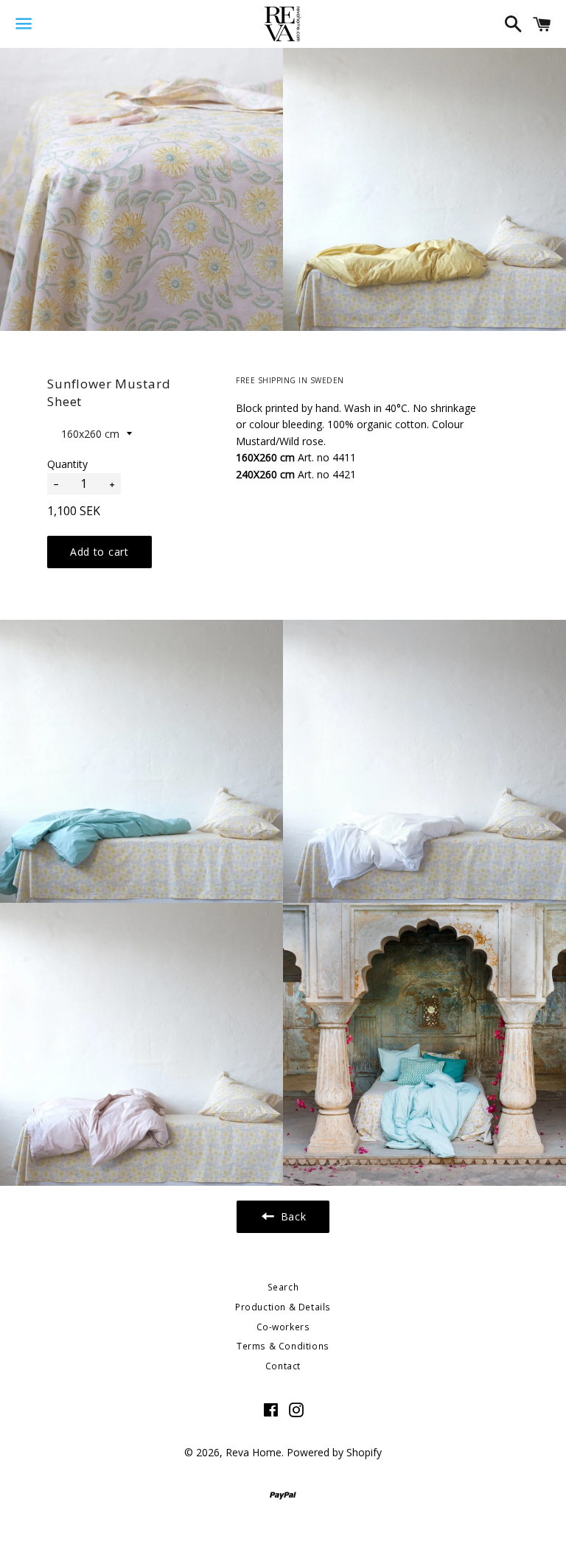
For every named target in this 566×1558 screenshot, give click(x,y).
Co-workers (283, 1327)
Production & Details (283, 1307)
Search (283, 1287)
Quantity (67, 464)
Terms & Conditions (283, 1346)
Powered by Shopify (334, 1452)
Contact (283, 1366)
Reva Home (254, 1452)
